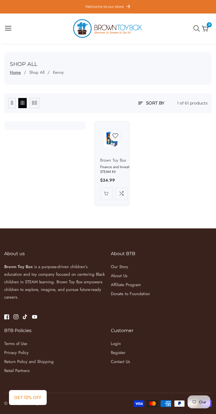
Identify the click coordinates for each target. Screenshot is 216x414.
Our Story (119, 267)
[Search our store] (198, 28)
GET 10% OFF (28, 397)
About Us (119, 276)
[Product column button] (11, 103)
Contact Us (120, 362)
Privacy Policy (16, 353)
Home (15, 72)
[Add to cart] (106, 194)
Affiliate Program (126, 285)
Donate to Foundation (130, 294)
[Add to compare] (121, 194)
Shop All (36, 72)
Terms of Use (15, 343)
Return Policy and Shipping (29, 362)
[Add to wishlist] (115, 135)
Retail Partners (17, 371)
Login (116, 343)
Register (118, 353)
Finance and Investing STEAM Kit (116, 169)
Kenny (58, 72)
